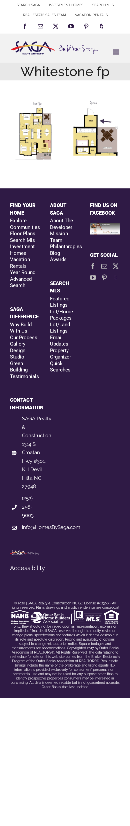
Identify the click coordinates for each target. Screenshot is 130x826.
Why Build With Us (21, 328)
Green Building (19, 367)
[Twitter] (116, 266)
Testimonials (24, 376)
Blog (55, 253)
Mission (59, 234)
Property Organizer (60, 354)
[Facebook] (93, 266)
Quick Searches (60, 367)
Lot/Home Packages (61, 315)
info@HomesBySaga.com (51, 527)
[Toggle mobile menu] (116, 52)
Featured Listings (59, 302)
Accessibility (27, 568)
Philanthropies (65, 247)
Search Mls (22, 240)
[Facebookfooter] (105, 226)
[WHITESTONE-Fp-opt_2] (92, 130)
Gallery (17, 344)
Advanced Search (21, 282)
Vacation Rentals (20, 263)
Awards (58, 259)
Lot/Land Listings (60, 328)
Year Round (22, 272)
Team (56, 240)
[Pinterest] (104, 277)
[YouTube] (93, 277)
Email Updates (59, 341)
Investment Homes (22, 250)
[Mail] (104, 266)
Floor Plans (22, 234)
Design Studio (17, 354)
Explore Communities (25, 224)
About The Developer (61, 224)
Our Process (23, 338)
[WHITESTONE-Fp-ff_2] (37, 130)
